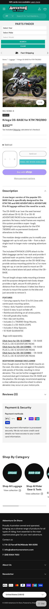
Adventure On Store (15, 603)
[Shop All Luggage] (12, 472)
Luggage (12, 60)
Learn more (35, 2)
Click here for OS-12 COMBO (17, 341)
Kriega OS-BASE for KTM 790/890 (29, 60)
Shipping (16, 130)
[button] (45, 9)
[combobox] (24, 16)
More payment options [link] (24, 178)
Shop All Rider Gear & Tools (34, 488)
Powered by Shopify (30, 603)
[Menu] (4, 9)
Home (5, 60)
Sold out (32, 154)
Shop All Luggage (12, 486)
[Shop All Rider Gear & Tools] (34, 472)
